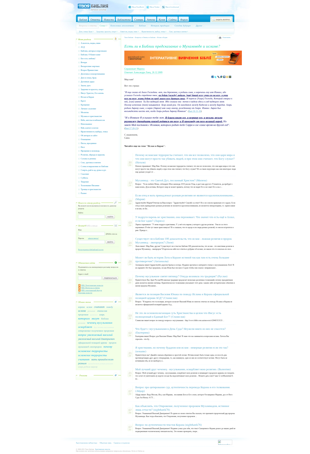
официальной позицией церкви (92, 342)
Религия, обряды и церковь (93, 155)
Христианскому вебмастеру (86, 443)
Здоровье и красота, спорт (92, 89)
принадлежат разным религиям (100, 363)
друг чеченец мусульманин (104, 327)
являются (94, 314)
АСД (83, 47)
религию (91, 310)
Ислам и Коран (87, 97)
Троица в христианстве (91, 189)
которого (84, 318)
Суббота (84, 178)
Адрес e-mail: (83, 274)
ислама (82, 310)
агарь (101, 314)
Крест (83, 101)
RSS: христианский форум (91, 290)
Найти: (80, 213)
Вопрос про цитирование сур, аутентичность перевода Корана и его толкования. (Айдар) (182, 389)
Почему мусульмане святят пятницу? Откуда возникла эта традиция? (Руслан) (181, 276)
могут (95, 318)
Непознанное (86, 124)
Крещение (85, 105)
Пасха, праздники (88, 143)
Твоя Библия (128, 37)
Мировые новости (85, 293)
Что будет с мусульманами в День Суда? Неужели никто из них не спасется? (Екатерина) (180, 330)
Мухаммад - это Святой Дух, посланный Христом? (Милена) (171, 180)
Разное (84, 193)
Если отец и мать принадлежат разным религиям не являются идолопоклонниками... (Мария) (184, 197)
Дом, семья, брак (85, 31)
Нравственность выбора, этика (94, 132)
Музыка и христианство (91, 116)
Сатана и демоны (88, 159)
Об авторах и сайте (89, 135)
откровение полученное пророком (96, 330)
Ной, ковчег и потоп (89, 128)
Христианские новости (102, 449)
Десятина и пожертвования (93, 74)
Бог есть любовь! (88, 58)
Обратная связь (105, 443)
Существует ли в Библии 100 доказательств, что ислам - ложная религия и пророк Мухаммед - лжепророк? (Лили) (183, 240)
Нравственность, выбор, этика (153, 31)
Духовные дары (87, 82)
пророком (83, 314)
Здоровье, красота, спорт (106, 31)
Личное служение (88, 109)
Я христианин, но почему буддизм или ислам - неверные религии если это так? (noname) (181, 349)
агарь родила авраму (88, 366)
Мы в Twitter (155, 7)
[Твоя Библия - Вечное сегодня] (93, 8)
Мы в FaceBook (138, 7)
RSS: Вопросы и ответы (90, 288)
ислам (89, 306)
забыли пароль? (93, 238)
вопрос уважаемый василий (95, 335)
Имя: (80, 230)
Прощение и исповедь (90, 151)
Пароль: (88, 238)
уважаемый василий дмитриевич (96, 338)
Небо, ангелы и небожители (93, 120)
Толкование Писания (90, 185)
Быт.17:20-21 (131, 128)
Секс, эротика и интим (178, 31)
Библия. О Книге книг (90, 55)
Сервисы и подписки (122, 443)
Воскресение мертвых (90, 66)
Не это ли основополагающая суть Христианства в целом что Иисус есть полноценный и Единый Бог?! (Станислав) (178, 314)
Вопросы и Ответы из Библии (145, 37)
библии (105, 318)
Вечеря (84, 62)
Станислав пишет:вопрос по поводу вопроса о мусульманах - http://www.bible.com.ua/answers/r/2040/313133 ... (179, 320)
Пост (83, 147)
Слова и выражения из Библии (94, 166)
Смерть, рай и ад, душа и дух (93, 170)
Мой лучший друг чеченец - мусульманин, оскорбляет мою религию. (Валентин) (183, 369)
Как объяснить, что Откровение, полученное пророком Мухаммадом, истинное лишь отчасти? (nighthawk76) (182, 407)
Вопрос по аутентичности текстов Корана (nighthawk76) (168, 425)
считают (99, 306)
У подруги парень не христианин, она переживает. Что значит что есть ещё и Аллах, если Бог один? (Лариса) (185, 219)
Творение (85, 182)
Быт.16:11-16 (195, 111)
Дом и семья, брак (89, 78)
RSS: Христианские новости (92, 285)
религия (81, 322)
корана (81, 306)
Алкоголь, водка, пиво (128, 31)
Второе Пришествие (89, 70)
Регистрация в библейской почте (90, 250)
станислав (102, 310)
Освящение (86, 139)
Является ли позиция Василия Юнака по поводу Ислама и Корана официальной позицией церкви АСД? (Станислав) (182, 296)
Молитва (85, 112)
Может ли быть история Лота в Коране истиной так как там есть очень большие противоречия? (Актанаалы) (182, 259)
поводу (109, 306)
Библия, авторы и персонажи (94, 51)
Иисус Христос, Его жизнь (92, 93)
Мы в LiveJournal (172, 7)
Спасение (85, 174)
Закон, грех (86, 85)
